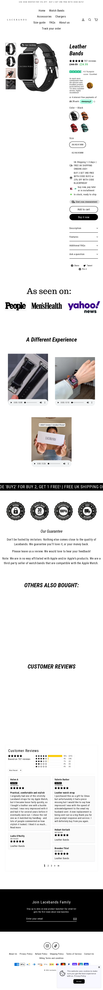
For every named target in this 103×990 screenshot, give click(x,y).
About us (64, 22)
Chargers (60, 16)
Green (84, 128)
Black (74, 116)
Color (76, 107)
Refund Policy (41, 954)
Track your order (51, 28)
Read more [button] (15, 827)
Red (74, 128)
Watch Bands (56, 10)
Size (71, 138)
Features (73, 237)
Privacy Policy (26, 954)
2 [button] (48, 865)
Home (42, 10)
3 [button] (51, 865)
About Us (13, 954)
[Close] (99, 967)
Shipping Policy (57, 954)
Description (75, 228)
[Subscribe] (75, 919)
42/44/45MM (77, 153)
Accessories (44, 16)
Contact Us (89, 954)
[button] (11, 49)
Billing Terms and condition (51, 958)
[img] (29, 788)
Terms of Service (74, 954)
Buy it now (83, 217)
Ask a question (77, 254)
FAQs (52, 22)
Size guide (39, 22)
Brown (84, 116)
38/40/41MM (77, 144)
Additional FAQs (77, 245)
